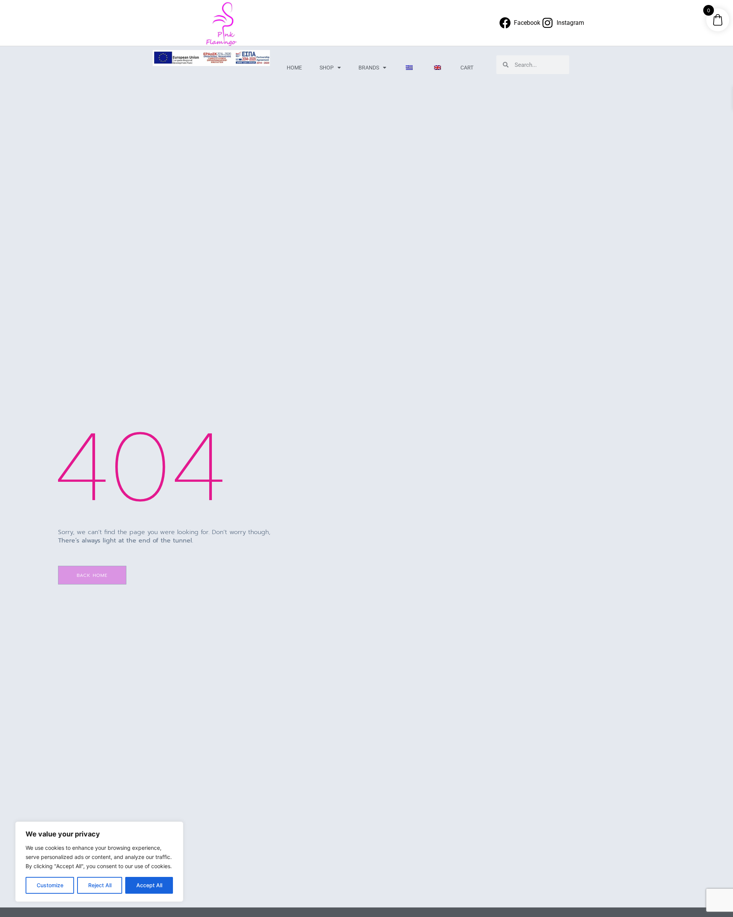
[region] (99, 862)
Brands (368, 68)
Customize (50, 885)
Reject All (99, 885)
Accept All (149, 885)
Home (294, 68)
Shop (327, 68)
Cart (466, 68)
